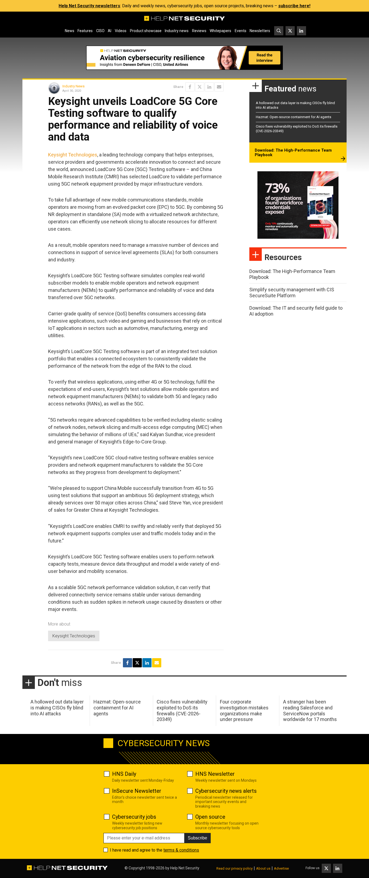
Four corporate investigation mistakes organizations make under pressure (244, 710)
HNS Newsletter (215, 774)
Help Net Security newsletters (89, 5)
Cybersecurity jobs (134, 817)
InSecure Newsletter (136, 791)
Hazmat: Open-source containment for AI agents (293, 117)
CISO (100, 31)
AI (109, 31)
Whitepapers (220, 31)
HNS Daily (124, 774)
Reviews (199, 31)
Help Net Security (184, 868)
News (69, 31)
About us (263, 868)
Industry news (177, 31)
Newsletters (260, 31)
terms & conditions (181, 850)
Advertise (281, 868)
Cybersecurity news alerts (226, 791)
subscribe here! (294, 5)
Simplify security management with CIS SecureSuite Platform (291, 292)
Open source (210, 817)
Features (85, 31)
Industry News (73, 86)
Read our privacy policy (234, 868)
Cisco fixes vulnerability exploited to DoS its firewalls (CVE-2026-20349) (182, 710)
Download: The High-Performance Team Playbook (293, 153)
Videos (120, 31)
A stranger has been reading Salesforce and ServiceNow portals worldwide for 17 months (310, 710)
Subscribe (197, 838)
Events (240, 31)
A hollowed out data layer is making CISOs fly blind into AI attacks (57, 707)
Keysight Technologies (72, 155)
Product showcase (146, 31)
